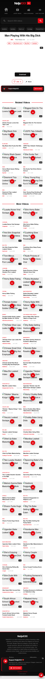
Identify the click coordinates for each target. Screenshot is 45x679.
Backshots (25, 320)
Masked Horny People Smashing (30, 614)
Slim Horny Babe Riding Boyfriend (30, 225)
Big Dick (27, 43)
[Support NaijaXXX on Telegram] (41, 675)
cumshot (4, 148)
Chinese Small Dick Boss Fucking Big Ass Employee (10, 363)
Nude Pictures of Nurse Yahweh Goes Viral (30, 271)
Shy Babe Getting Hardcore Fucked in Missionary (32, 340)
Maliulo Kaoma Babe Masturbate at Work (8, 498)
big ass (4, 434)
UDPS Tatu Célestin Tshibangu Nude (33, 146)
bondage (29, 29)
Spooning (26, 472)
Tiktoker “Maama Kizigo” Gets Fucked (12, 410)
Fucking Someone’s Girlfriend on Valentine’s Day (32, 591)
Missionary (26, 337)
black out (21, 29)
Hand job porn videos (28, 149)
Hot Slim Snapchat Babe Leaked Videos (10, 248)
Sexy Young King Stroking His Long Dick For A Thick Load (32, 193)
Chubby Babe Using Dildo (31, 432)
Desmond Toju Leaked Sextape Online (9, 193)
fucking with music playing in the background (29, 434)
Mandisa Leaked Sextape (31, 453)
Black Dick (25, 547)
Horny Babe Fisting (8, 293)
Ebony (4, 314)
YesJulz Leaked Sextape (10, 432)
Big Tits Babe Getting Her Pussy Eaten (31, 521)
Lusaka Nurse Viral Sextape (11, 224)
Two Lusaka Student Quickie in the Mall (11, 475)
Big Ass (4, 430)
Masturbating (26, 389)
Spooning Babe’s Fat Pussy (32, 474)
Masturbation (27, 291)
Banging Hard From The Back (8, 388)
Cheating (25, 594)
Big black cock (18, 43)
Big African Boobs (27, 524)
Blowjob (5, 143)
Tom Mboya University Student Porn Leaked (9, 271)
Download (22, 74)
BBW (3, 167)
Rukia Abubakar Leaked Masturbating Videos (30, 294)
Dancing (25, 366)
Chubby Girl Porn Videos (7, 592)
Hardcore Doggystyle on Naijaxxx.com (31, 498)
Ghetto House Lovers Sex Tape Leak (10, 123)
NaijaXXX (22, 636)
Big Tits (4, 245)
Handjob (25, 143)
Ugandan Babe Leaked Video (11, 544)
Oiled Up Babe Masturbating (11, 453)
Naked (24, 274)
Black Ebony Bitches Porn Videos (8, 320)
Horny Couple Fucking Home (32, 567)
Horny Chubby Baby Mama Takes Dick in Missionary (31, 410)
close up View (26, 476)
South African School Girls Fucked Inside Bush (10, 614)
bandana (13, 29)
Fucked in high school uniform (8, 617)
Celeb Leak (5, 120)
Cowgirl (4, 222)
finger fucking (26, 297)
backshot (4, 29)
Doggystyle (4, 226)
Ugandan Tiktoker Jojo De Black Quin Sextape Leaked (32, 386)
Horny (3, 274)
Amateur (5, 360)
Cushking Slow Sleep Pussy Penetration (32, 248)
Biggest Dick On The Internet (32, 123)
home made (25, 343)
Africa (25, 268)
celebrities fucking (6, 343)
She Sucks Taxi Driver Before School (32, 170)
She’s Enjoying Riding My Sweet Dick (10, 568)
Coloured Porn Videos (29, 314)
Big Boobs (4, 251)
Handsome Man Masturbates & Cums (33, 545)
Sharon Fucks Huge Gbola (10, 521)
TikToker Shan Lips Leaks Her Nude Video (11, 340)
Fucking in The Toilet (7, 455)
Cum (24, 190)
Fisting (4, 291)
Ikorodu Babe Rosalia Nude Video (32, 363)
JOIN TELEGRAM (38, 88)
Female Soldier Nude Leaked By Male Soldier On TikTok (11, 317)
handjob (34, 43)
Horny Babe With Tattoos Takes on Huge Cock (31, 317)
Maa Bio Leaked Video (9, 386)
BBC (12, 39)
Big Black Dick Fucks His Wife (11, 146)
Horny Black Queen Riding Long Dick (10, 170)
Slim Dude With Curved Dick (11, 590)
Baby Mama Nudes (27, 412)
